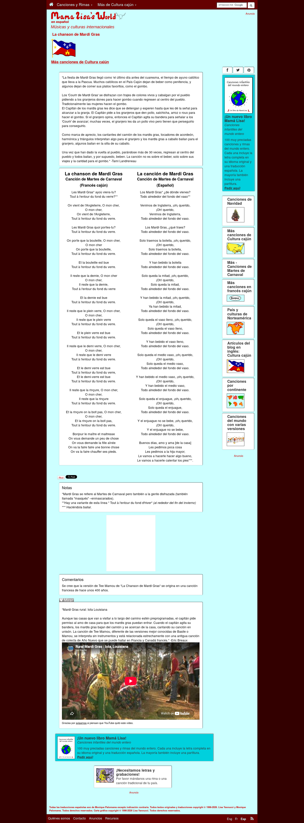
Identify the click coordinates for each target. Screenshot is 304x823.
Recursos (112, 818)
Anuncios (95, 818)
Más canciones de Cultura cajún (80, 62)
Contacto (79, 818)
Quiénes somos (59, 818)
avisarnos (81, 723)
